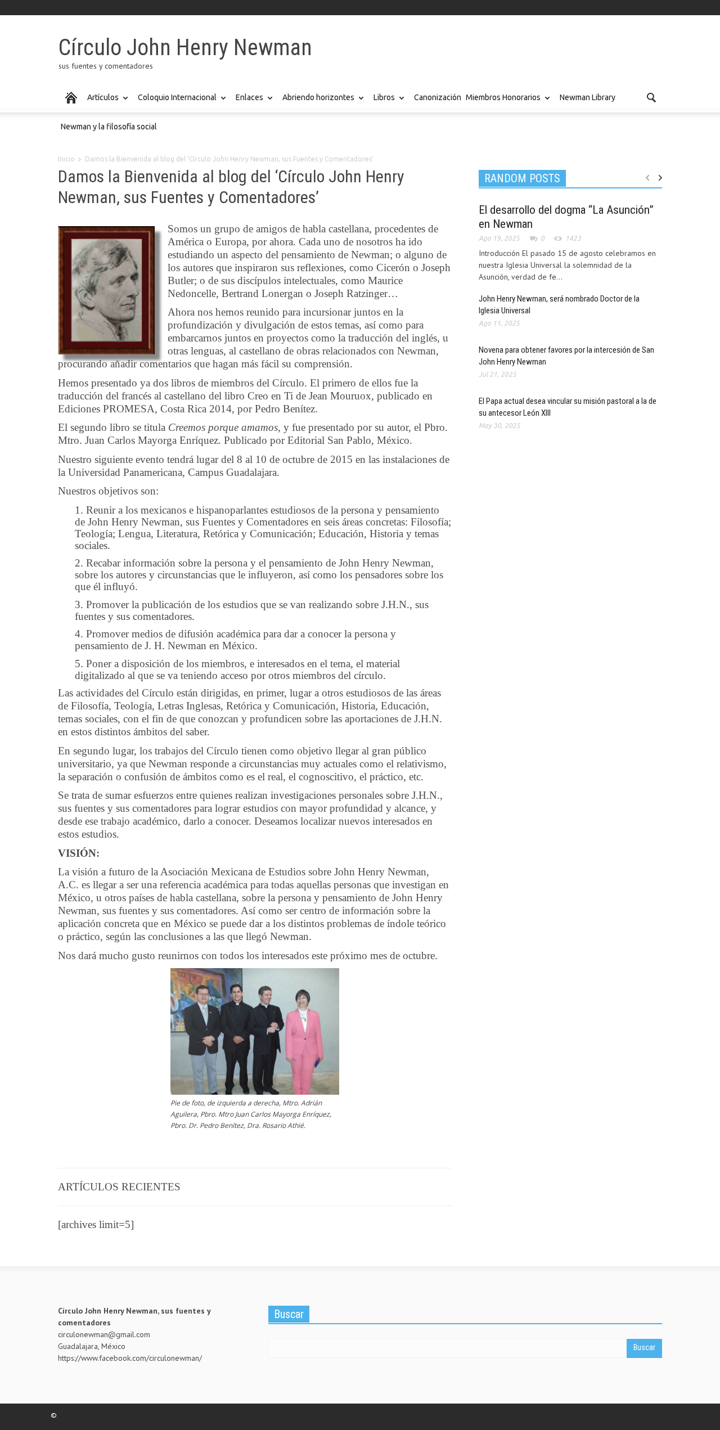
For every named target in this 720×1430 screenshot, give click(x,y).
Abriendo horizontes (317, 103)
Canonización (437, 97)
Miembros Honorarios (502, 103)
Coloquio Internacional (176, 103)
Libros (383, 103)
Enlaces (248, 103)
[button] (651, 96)
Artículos (101, 103)
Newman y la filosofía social (109, 126)
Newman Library (587, 97)
